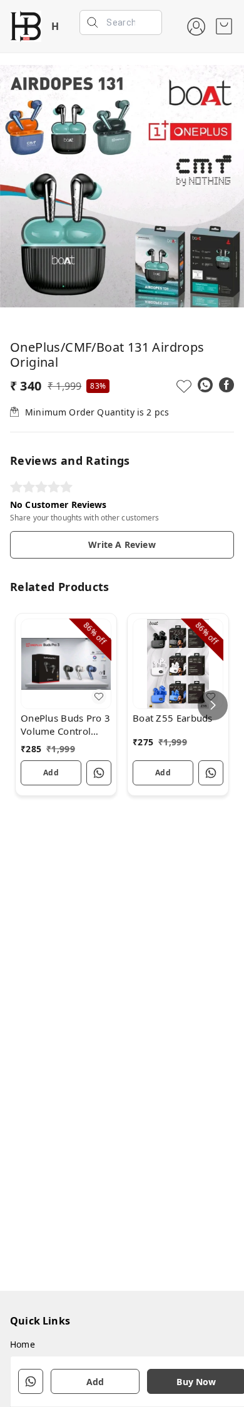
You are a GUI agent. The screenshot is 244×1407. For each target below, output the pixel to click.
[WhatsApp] (205, 384)
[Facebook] (226, 384)
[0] (224, 26)
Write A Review (121, 544)
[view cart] (224, 26)
